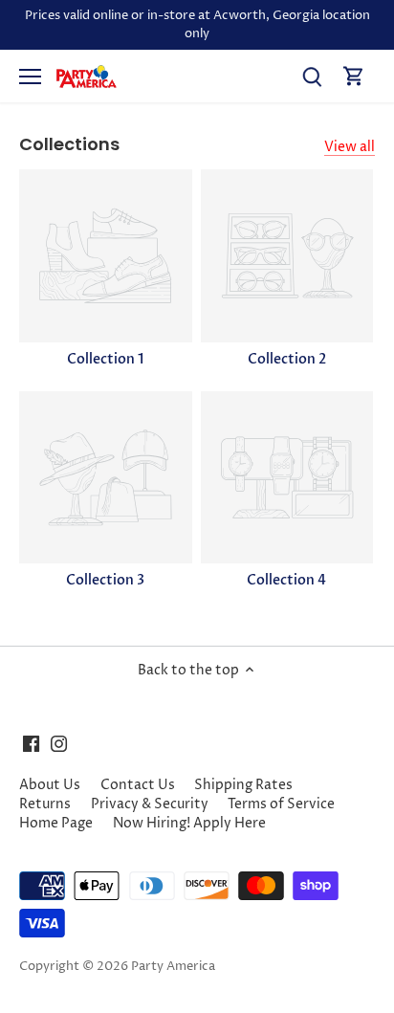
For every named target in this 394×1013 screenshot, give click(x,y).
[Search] (312, 76)
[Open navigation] (30, 76)
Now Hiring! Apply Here (189, 823)
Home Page (56, 823)
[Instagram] (59, 743)
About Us (49, 785)
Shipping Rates (243, 785)
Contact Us (137, 785)
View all (349, 147)
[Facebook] (31, 743)
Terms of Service (281, 804)
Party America (173, 966)
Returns (45, 804)
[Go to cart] (353, 76)
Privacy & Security (149, 804)
